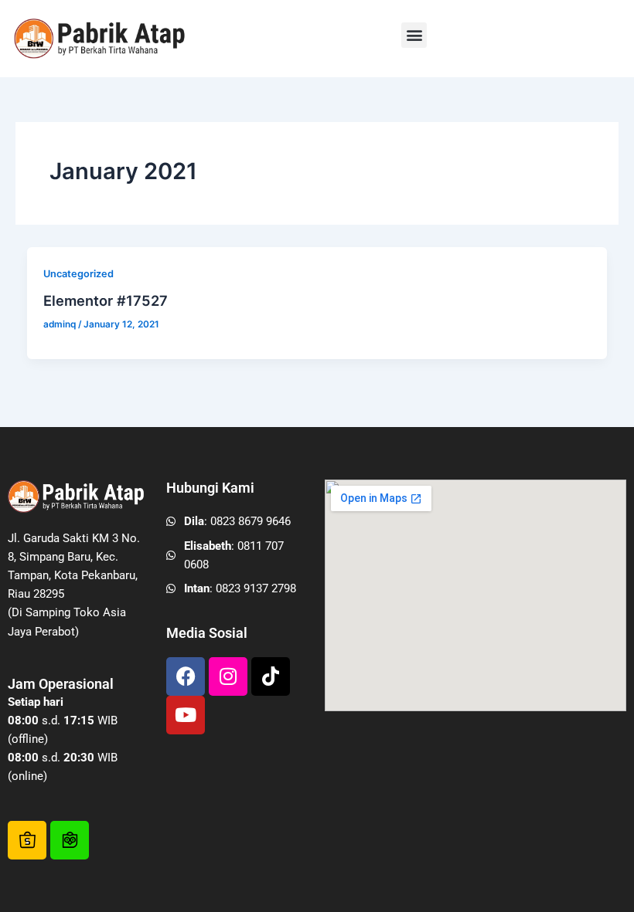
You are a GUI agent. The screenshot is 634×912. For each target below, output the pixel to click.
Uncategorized (78, 274)
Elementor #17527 (105, 300)
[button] (414, 35)
